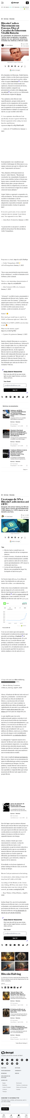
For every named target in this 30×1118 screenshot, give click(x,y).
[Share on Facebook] (15, 66)
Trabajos (4, 1091)
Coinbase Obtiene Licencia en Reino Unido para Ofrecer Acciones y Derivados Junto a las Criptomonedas (18, 452)
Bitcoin (19, 94)
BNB (24, 7)
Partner (3, 1067)
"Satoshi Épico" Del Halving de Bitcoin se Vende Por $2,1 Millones (17, 994)
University (18, 1070)
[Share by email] (12, 66)
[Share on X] (5, 66)
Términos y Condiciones (21, 1085)
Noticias (17, 1067)
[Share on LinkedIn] (8, 66)
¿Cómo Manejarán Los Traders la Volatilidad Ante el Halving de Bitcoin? (18, 1028)
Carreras (18, 1089)
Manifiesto (4, 1085)
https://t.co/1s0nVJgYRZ (8, 331)
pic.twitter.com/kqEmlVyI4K (15, 889)
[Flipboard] (12, 1064)
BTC (2, 7)
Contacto (4, 1089)
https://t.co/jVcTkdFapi (21, 259)
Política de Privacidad (21, 1087)
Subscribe (5, 1109)
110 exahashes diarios (19, 735)
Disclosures (19, 1083)
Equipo (4, 1083)
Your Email (7, 381)
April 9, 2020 (18, 688)
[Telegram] (17, 1064)
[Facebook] (22, 1060)
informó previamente (21, 757)
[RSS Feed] (27, 1060)
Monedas (4, 1073)
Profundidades (5, 1070)
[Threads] (12, 1060)
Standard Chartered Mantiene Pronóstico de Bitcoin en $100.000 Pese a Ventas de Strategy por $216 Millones (18, 433)
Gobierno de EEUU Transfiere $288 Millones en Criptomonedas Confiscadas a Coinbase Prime (18, 413)
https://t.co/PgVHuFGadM (16, 125)
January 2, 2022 (23, 220)
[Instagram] (7, 1060)
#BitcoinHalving (19, 679)
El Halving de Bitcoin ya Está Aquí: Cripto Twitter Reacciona (18, 1011)
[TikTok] (2, 1064)
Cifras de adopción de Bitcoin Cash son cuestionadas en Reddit (17, 805)
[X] (2, 1060)
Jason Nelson (10, 45)
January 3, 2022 (19, 265)
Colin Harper (9, 516)
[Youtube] (7, 1064)
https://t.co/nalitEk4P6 (14, 283)
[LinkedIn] (17, 1060)
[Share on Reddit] (18, 66)
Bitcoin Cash (23, 90)
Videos (17, 1073)
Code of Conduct (6, 1087)
